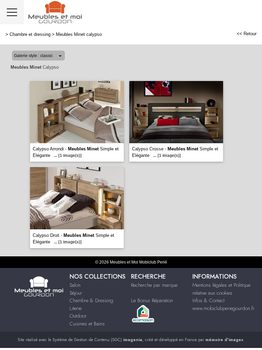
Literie (76, 308)
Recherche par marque (154, 285)
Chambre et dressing (30, 34)
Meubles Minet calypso (79, 34)
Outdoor (78, 316)
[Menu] (12, 12)
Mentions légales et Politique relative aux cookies (221, 289)
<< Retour (247, 33)
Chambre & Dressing (91, 300)
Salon (75, 285)
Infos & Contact (208, 300)
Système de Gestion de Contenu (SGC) (97, 340)
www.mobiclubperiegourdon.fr (223, 308)
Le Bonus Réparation (152, 300)
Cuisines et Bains (87, 323)
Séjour (76, 293)
